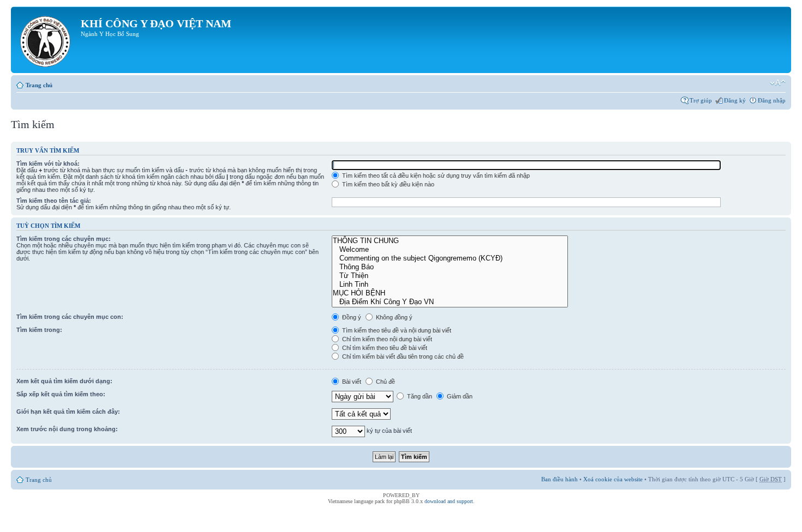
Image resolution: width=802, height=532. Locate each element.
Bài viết (350, 381)
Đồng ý (350, 317)
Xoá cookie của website (613, 479)
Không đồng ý (393, 317)
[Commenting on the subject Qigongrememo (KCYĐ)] (450, 258)
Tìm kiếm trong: (39, 330)
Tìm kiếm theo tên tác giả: (53, 200)
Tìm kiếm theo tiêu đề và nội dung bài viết (395, 330)
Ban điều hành (559, 479)
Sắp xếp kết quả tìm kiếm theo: (60, 394)
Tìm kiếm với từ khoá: (48, 163)
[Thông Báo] (450, 267)
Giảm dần (458, 396)
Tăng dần (418, 396)
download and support (448, 501)
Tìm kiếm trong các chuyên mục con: (69, 316)
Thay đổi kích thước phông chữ (778, 83)
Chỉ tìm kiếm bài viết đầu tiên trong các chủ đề (402, 356)
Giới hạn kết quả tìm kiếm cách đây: (68, 411)
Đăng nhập (772, 100)
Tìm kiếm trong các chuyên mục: (63, 238)
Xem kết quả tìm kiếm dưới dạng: (64, 381)
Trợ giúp (701, 100)
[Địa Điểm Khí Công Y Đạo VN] (450, 302)
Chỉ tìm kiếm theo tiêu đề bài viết (383, 347)
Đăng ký (735, 100)
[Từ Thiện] (450, 275)
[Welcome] (450, 249)
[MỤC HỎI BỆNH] (450, 293)
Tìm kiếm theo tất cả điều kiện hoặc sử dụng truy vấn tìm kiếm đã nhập (435, 175)
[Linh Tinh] (450, 284)
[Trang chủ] (47, 39)
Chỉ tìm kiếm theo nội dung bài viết (386, 339)
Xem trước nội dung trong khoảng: (67, 429)
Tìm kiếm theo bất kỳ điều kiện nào (387, 184)
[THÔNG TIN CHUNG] (450, 241)
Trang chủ (39, 85)
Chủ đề (384, 381)
